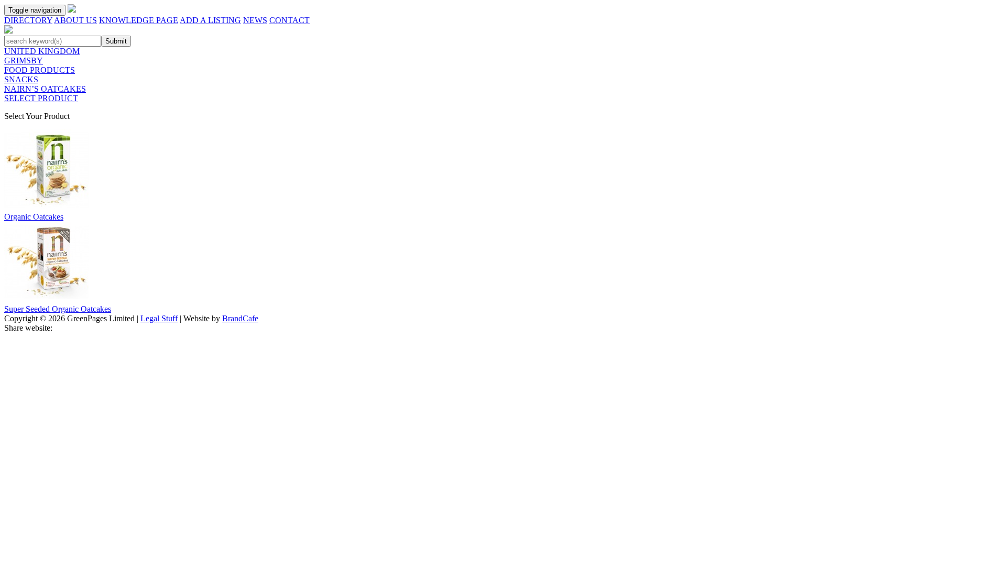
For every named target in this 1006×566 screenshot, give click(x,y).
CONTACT (289, 20)
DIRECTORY (28, 20)
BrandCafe (240, 318)
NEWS (255, 20)
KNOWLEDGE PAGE (138, 20)
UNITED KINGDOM (42, 51)
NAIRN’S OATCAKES (45, 88)
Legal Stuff (159, 318)
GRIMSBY (23, 60)
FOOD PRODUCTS (39, 70)
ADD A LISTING (210, 20)
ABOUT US (75, 20)
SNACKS (21, 79)
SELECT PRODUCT (41, 98)
